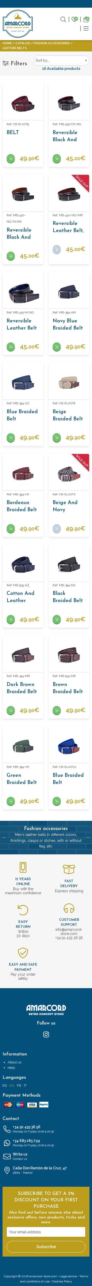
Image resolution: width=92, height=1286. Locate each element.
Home (7, 43)
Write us (20, 1156)
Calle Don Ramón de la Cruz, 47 (40, 1170)
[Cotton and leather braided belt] (23, 565)
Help (11, 1068)
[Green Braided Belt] (23, 746)
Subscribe (46, 1246)
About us (14, 1062)
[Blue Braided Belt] (23, 383)
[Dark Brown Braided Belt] (23, 655)
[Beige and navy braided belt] (69, 474)
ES (5, 1085)
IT (25, 1085)
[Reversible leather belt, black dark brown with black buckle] (69, 195)
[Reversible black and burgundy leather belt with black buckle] (69, 104)
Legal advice (68, 1276)
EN (11, 1085)
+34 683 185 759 (33, 1143)
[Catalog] (86, 28)
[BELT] (23, 104)
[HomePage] (18, 24)
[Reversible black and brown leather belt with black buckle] (23, 195)
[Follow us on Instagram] (46, 1034)
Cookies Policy (62, 1281)
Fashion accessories (52, 43)
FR (19, 1085)
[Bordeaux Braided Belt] (23, 474)
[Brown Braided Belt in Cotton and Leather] (69, 655)
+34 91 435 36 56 (33, 1129)
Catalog (22, 43)
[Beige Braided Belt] (69, 383)
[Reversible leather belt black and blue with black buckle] (23, 292)
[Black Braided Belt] (69, 565)
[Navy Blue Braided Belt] (69, 292)
